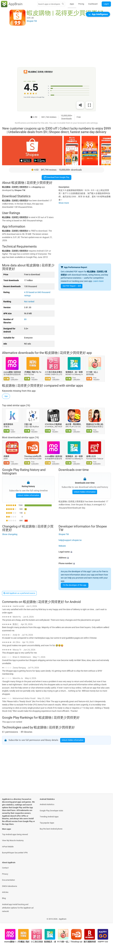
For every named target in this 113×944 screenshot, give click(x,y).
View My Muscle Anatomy (13, 840)
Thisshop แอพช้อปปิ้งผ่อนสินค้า (32, 456)
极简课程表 (8, 424)
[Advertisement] (56, 46)
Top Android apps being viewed (15, 834)
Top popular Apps (47, 823)
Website (62, 546)
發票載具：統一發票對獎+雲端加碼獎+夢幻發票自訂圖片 (74, 372)
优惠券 (6, 456)
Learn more (98, 281)
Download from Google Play (57, 177)
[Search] (63, 4)
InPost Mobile (8, 846)
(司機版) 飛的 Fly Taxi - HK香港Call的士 (32, 372)
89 (25, 319)
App (6, 396)
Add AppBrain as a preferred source (20, 593)
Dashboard (92, 4)
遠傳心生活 (91, 456)
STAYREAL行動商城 (53, 424)
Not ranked (29, 301)
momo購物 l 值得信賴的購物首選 (12, 372)
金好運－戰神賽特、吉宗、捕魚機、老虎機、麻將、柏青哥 (74, 424)
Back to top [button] (106, 920)
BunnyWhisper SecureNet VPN (15, 853)
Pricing (81, 4)
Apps (72, 4)
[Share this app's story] (80, 105)
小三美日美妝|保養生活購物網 (53, 372)
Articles (5, 892)
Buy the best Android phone (51, 829)
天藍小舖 (28, 424)
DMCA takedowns (9, 886)
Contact (5, 868)
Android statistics (47, 804)
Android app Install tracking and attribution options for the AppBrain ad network (17, 907)
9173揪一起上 (92, 372)
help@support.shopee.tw (70, 540)
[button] (85, 552)
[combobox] (49, 4)
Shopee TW (64, 534)
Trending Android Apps (49, 817)
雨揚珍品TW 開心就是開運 (94, 424)
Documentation (8, 880)
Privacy (5, 874)
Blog (4, 898)
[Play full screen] (89, 105)
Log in (106, 4)
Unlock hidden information (28, 495)
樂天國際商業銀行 (90, 941)
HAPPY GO (103, 941)
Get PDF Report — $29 (72, 286)
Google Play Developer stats (51, 810)
